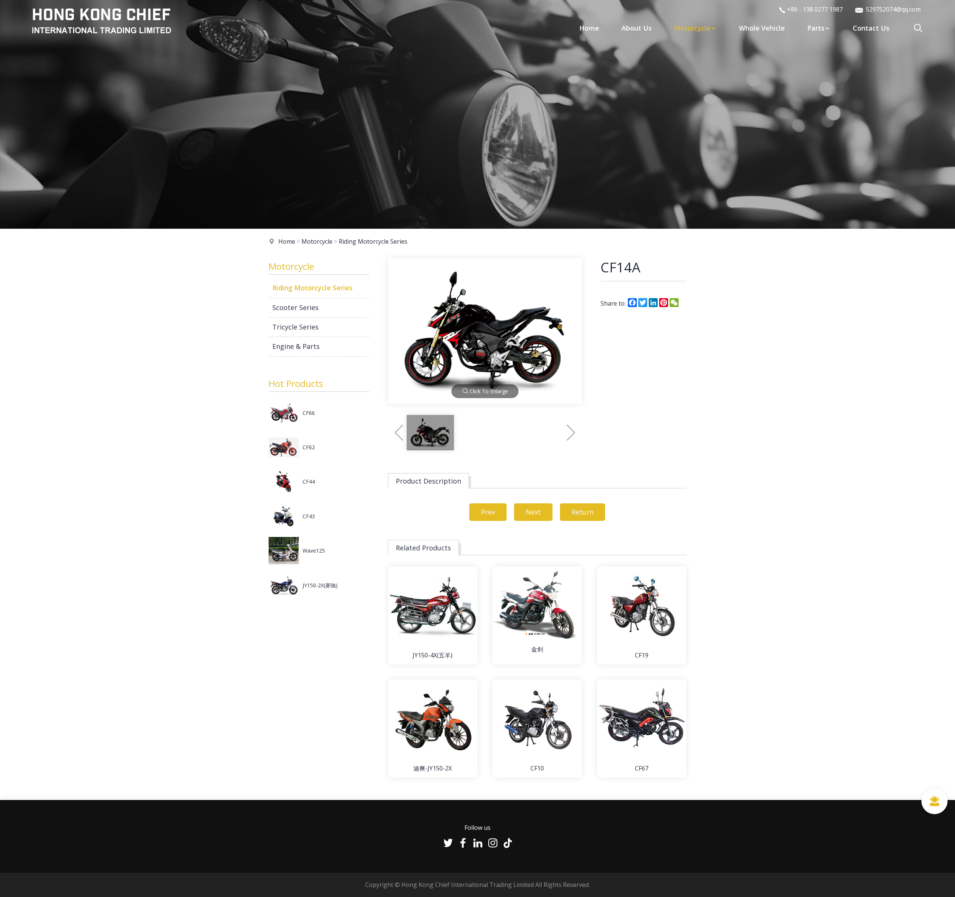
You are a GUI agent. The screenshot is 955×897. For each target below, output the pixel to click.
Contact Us (871, 28)
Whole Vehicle (762, 28)
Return (583, 511)
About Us (636, 28)
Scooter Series (295, 307)
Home (589, 28)
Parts (815, 28)
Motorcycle (692, 28)
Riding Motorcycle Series (373, 241)
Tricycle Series (295, 326)
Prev (488, 511)
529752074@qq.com (892, 9)
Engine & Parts (296, 346)
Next (533, 511)
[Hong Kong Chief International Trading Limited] (101, 39)
